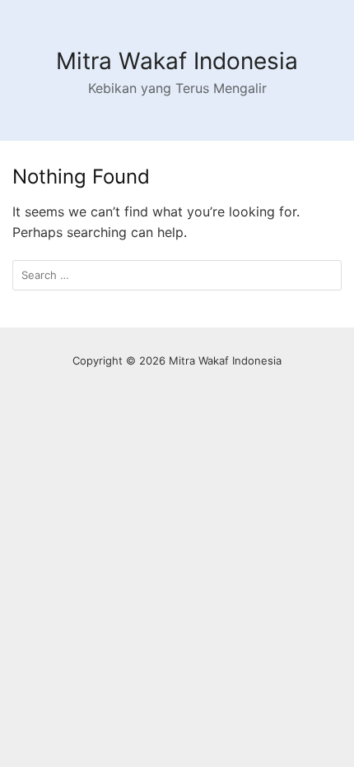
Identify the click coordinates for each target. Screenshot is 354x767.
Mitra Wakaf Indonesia (177, 61)
